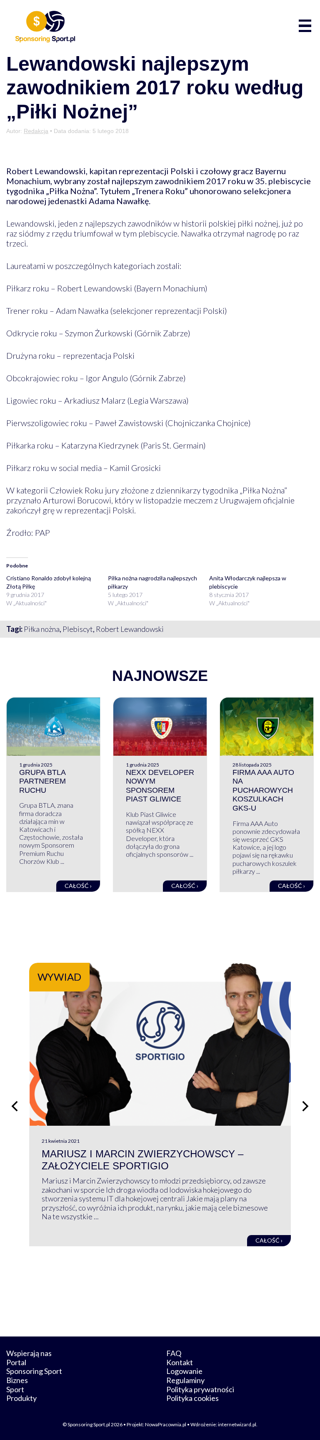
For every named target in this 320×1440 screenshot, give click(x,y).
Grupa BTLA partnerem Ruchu (42, 781)
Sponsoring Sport (34, 1371)
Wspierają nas (29, 1353)
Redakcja (36, 131)
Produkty (21, 1398)
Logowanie (184, 1371)
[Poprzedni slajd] (14, 1106)
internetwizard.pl (237, 1424)
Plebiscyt (77, 629)
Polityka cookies (192, 1398)
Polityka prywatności (200, 1389)
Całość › (78, 885)
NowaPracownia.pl (165, 1424)
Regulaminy (185, 1380)
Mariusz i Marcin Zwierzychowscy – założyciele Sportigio (142, 1159)
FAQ (173, 1353)
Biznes (17, 1380)
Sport (15, 1389)
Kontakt (179, 1362)
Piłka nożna (42, 629)
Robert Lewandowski (130, 629)
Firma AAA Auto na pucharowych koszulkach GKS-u (263, 790)
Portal (16, 1362)
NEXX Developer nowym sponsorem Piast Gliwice (160, 786)
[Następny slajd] (305, 1106)
